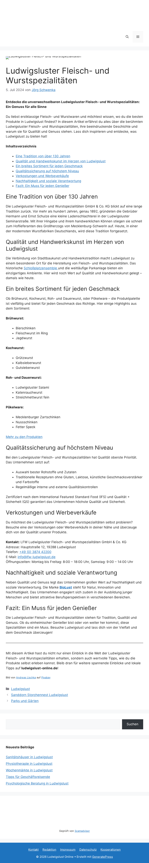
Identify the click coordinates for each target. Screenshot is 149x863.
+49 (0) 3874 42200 (35, 552)
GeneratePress (102, 857)
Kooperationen (110, 849)
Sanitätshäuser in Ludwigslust (29, 757)
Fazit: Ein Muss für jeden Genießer (42, 186)
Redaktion (49, 849)
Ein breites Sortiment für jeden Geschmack (49, 166)
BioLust (66, 587)
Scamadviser (82, 830)
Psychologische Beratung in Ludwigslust (37, 783)
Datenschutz (88, 849)
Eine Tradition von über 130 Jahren (43, 156)
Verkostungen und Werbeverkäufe (42, 176)
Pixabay (45, 677)
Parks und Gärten (25, 701)
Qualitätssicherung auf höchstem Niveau (47, 171)
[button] (127, 37)
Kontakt (33, 849)
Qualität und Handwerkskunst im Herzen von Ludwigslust (61, 161)
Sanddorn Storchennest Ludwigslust (39, 695)
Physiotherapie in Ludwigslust (29, 764)
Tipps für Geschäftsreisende (28, 777)
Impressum (67, 849)
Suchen (132, 724)
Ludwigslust (20, 689)
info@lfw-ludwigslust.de (36, 557)
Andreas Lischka (26, 677)
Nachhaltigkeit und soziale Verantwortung (48, 181)
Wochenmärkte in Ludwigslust (29, 770)
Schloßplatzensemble (41, 268)
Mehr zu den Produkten (24, 437)
